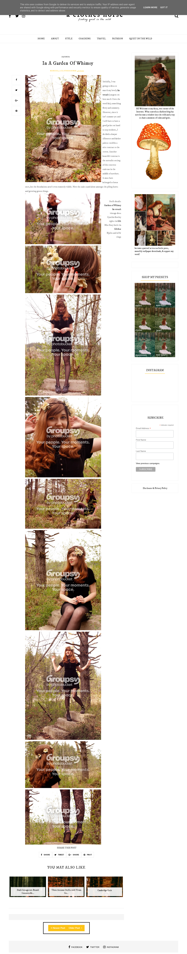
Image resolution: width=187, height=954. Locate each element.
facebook (76, 947)
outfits (66, 57)
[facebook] (12, 16)
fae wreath (116, 209)
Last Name (141, 451)
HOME (41, 38)
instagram (113, 947)
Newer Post (59, 928)
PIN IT (89, 855)
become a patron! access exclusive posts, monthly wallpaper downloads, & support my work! (154, 251)
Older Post (74, 928)
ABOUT (55, 38)
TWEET (61, 855)
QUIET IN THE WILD (140, 38)
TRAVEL (101, 38)
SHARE (46, 855)
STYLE (68, 38)
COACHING (85, 38)
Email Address (143, 428)
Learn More (150, 7)
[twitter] (18, 16)
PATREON (117, 38)
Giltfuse (117, 229)
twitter (94, 947)
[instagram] (25, 16)
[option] (28, 888)
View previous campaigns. (148, 463)
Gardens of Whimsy (112, 205)
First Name (141, 440)
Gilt (119, 221)
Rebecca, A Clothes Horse (63, 71)
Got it (164, 7)
